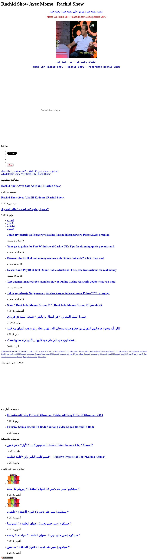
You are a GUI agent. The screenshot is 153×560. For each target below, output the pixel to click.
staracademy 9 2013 (111, 351)
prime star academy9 (140, 351)
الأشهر (10, 223)
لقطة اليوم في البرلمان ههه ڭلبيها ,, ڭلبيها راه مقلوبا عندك (41, 340)
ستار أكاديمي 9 (142, 354)
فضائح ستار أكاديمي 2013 (26, 354)
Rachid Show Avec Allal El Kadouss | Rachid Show (32, 197)
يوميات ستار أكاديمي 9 (75, 354)
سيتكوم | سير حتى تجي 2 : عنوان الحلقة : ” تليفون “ (38, 511)
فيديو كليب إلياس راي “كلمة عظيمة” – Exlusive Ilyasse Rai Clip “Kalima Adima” (56, 456)
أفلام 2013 (22, 351)
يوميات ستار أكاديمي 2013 (59, 354)
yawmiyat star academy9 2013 (11, 357)
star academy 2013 (125, 351)
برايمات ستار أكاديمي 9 (91, 354)
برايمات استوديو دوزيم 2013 (44, 351)
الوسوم (10, 229)
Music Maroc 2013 (12, 351)
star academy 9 (85, 351)
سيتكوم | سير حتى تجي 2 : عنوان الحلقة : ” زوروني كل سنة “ (43, 488)
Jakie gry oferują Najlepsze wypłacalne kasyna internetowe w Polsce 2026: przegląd (58, 234)
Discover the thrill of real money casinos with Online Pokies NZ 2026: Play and (55, 258)
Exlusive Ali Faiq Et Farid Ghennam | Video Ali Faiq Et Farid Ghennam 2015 (55, 415)
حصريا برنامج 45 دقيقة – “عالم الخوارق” (25, 209)
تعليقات (11, 226)
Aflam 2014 (42, 357)
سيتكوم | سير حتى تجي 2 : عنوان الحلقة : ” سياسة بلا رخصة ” (43, 535)
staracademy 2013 (97, 351)
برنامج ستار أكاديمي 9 (30, 357)
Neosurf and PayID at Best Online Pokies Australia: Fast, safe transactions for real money (62, 269)
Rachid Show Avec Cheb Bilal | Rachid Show (26, 174)
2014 (3, 351)
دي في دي (30, 351)
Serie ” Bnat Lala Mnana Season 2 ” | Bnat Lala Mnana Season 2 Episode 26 (54, 305)
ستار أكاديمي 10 (105, 354)
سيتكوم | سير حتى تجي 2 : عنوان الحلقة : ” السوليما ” (39, 523)
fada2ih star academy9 (9, 354)
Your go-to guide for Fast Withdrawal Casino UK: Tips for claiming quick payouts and (60, 246)
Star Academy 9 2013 (61, 351)
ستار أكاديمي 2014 (117, 354)
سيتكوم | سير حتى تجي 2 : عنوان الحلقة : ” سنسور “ (38, 547)
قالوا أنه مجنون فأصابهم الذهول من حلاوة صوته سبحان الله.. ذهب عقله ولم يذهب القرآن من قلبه (63, 328)
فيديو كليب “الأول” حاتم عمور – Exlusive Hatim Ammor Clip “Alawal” (50, 445)
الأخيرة (10, 220)
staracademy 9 (75, 351)
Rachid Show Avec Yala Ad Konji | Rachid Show (31, 185)
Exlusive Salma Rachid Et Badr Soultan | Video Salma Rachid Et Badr (50, 426)
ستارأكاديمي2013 (130, 354)
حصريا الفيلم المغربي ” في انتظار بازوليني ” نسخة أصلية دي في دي (46, 316)
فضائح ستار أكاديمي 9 (42, 354)
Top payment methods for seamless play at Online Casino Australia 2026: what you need (61, 281)
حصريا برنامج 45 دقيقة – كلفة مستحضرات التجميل (29, 171)
